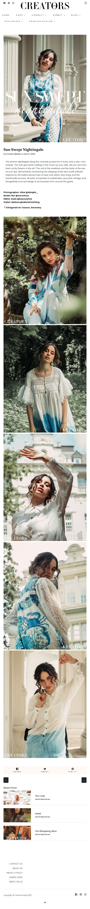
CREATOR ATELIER (41, 21)
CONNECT (38, 15)
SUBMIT (58, 15)
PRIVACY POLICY (14, 872)
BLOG (75, 15)
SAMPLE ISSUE (15, 877)
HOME (6, 15)
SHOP (20, 15)
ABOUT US (17, 868)
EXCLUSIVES (13, 21)
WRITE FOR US (15, 881)
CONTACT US (15, 863)
